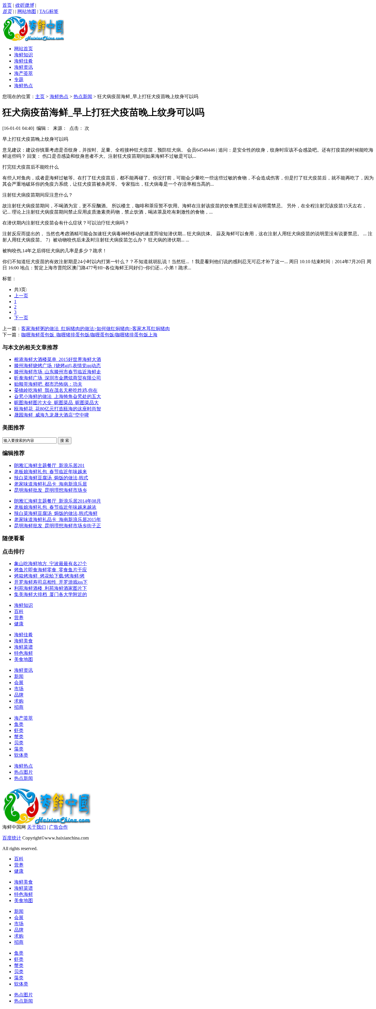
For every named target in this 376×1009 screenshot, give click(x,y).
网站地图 (26, 11)
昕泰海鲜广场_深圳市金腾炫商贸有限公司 (57, 377)
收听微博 (24, 5)
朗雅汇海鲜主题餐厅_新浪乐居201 (49, 465)
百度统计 (11, 837)
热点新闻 (82, 96)
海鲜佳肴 (23, 60)
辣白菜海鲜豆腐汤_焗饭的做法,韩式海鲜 (56, 513)
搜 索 (64, 440)
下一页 (21, 317)
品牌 (19, 694)
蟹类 (19, 736)
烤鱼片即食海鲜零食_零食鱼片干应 (50, 569)
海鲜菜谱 (23, 646)
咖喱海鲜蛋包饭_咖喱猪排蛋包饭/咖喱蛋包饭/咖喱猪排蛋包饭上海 (89, 334)
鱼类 (19, 724)
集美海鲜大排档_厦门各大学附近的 (50, 594)
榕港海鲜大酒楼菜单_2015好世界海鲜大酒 (57, 359)
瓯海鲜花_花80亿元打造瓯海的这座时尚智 (57, 408)
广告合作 (58, 827)
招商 (19, 707)
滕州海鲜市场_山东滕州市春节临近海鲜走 (57, 371)
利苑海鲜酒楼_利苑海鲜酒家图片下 (50, 588)
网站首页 (23, 48)
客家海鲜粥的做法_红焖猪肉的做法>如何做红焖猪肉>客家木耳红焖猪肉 (95, 328)
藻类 (19, 748)
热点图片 (23, 772)
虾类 (19, 730)
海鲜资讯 (23, 67)
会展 (19, 682)
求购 (19, 701)
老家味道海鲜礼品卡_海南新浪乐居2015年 (57, 519)
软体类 (21, 755)
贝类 (19, 742)
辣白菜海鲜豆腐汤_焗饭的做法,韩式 (51, 477)
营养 (19, 617)
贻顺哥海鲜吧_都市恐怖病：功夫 (48, 384)
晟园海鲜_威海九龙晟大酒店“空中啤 (51, 414)
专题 (19, 79)
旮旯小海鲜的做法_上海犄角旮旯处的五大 (57, 396)
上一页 (21, 295)
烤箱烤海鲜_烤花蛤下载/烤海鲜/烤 (49, 575)
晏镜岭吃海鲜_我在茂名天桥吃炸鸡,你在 (56, 390)
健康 (19, 623)
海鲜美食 (23, 640)
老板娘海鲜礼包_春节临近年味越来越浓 (55, 507)
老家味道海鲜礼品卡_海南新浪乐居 (50, 483)
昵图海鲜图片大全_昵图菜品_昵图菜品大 (56, 402)
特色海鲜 (23, 653)
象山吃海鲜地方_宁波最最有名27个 (50, 563)
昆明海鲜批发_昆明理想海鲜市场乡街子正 (57, 525)
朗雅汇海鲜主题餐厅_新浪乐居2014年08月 (57, 500)
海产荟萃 (23, 73)
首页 (7, 5)
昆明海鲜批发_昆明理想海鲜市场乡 (50, 490)
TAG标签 (48, 11)
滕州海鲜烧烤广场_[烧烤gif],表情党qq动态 (57, 365)
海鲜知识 (23, 54)
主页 (40, 96)
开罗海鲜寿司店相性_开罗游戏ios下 (51, 582)
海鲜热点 (23, 85)
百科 (19, 611)
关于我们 (36, 827)
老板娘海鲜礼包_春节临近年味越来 (50, 471)
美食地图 (23, 659)
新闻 (19, 676)
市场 (19, 688)
